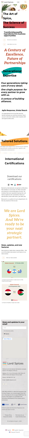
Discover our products (12, 39)
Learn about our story (12, 44)
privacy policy (10, 330)
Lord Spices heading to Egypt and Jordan (10, 302)
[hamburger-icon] (18, 2)
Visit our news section (11, 257)
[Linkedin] (3, 384)
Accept (9, 330)
